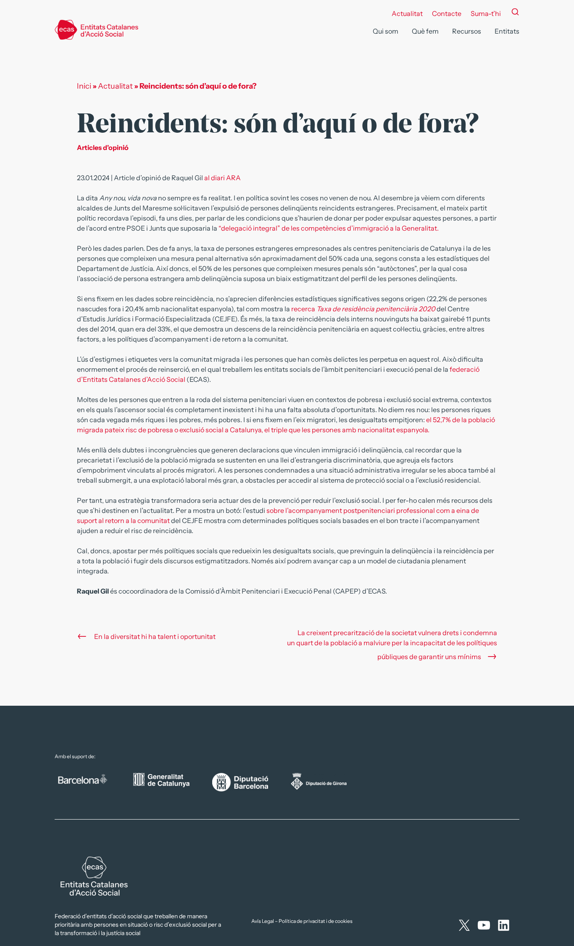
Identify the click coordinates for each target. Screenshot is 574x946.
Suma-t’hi (486, 13)
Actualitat (407, 13)
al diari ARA (222, 177)
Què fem (425, 31)
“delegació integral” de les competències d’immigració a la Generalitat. (329, 228)
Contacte (446, 13)
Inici (84, 86)
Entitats (507, 31)
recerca (303, 309)
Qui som (385, 31)
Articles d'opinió (103, 147)
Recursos (466, 31)
